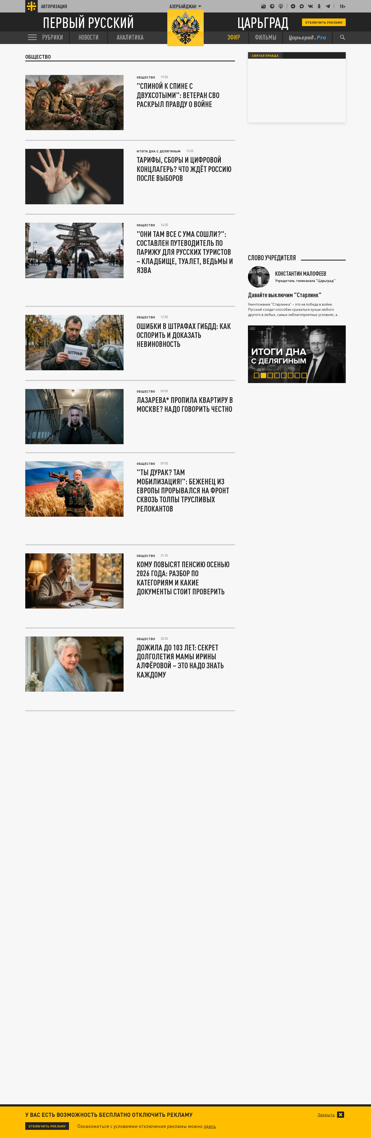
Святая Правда (265, 55)
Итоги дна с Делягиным (159, 151)
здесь (210, 1126)
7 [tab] (298, 376)
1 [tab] (258, 376)
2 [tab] (264, 376)
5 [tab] (285, 376)
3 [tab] (271, 376)
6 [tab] (292, 376)
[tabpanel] (297, 354)
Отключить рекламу (323, 22)
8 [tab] (305, 376)
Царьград (262, 22)
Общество (146, 77)
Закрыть (326, 1114)
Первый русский (88, 22)
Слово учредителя (272, 258)
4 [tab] (278, 376)
